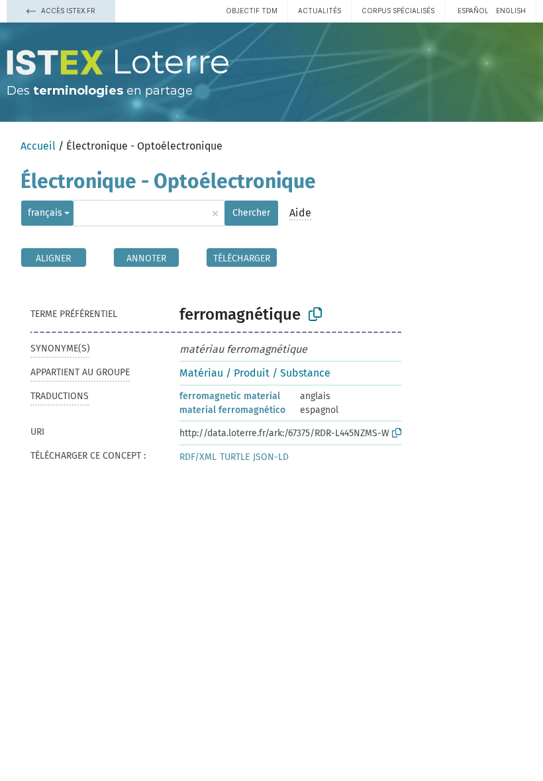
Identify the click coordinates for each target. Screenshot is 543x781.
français (45, 212)
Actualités (319, 11)
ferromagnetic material (229, 396)
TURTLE (235, 457)
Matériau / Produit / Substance (254, 373)
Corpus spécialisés (398, 11)
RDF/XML (198, 457)
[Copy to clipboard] (315, 314)
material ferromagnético (232, 410)
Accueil (38, 146)
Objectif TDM (251, 11)
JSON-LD (271, 457)
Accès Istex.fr (67, 11)
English (511, 11)
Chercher (251, 212)
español (473, 11)
